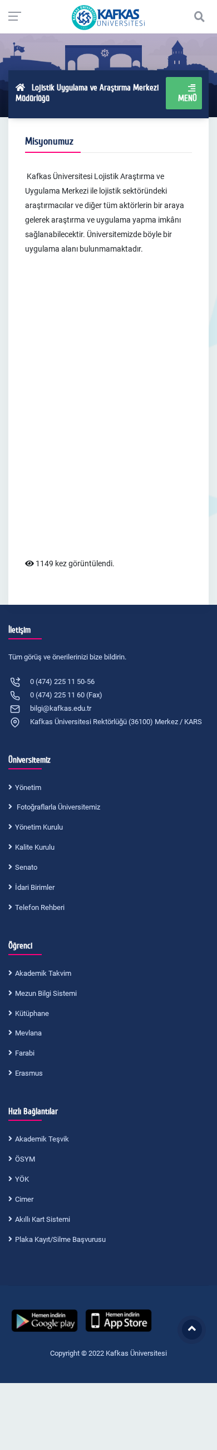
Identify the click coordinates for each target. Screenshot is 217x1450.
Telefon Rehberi (40, 907)
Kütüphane (32, 1013)
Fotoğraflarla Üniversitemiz (57, 807)
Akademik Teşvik (42, 1139)
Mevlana (28, 1033)
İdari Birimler (35, 887)
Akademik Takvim (43, 973)
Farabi (24, 1053)
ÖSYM (25, 1159)
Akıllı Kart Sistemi (42, 1219)
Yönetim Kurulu (39, 827)
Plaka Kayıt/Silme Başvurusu (60, 1239)
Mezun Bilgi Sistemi (46, 993)
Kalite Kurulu (35, 847)
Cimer (24, 1199)
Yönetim (28, 787)
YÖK (22, 1179)
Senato (26, 867)
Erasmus (29, 1073)
